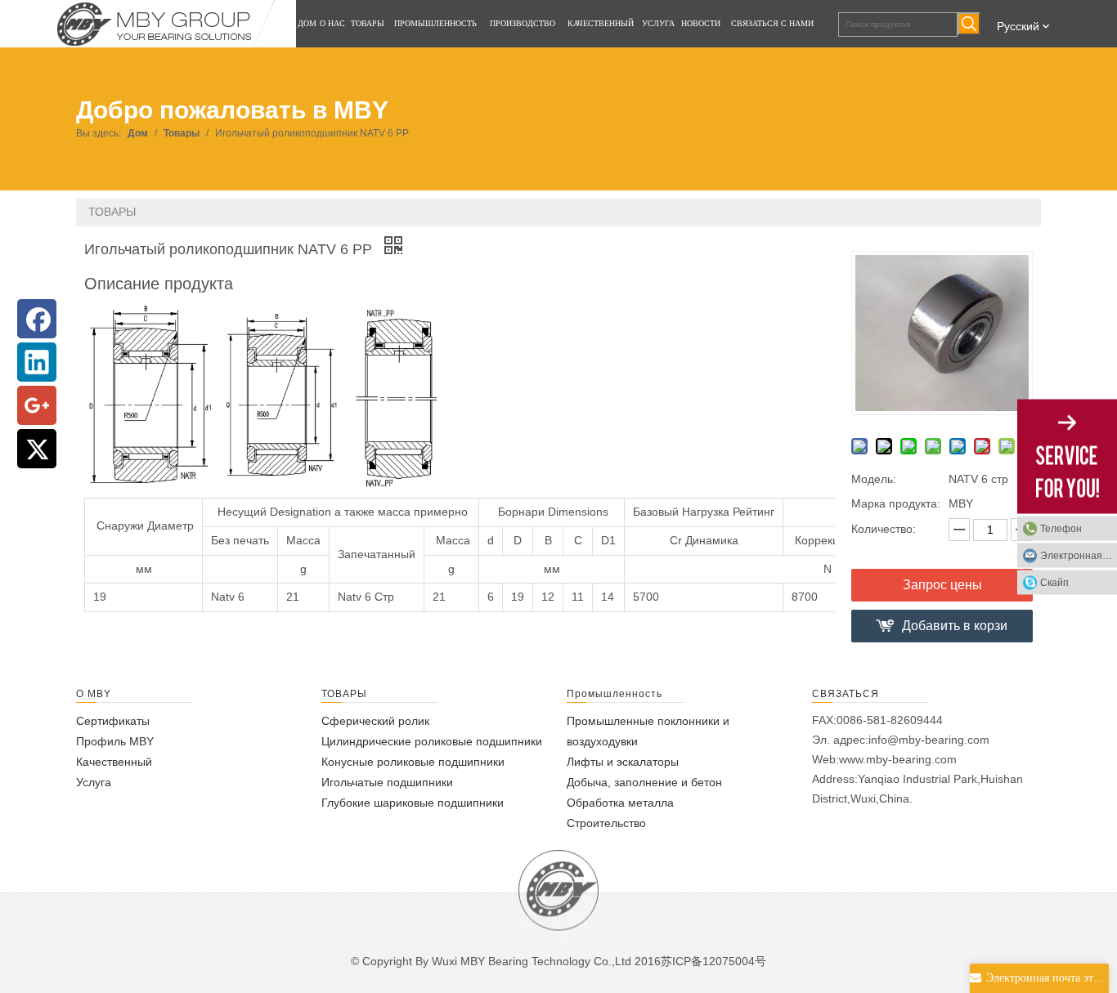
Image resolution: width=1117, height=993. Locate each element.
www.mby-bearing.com (898, 759)
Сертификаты (113, 720)
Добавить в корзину (954, 630)
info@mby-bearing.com (928, 739)
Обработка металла (620, 802)
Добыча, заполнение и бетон (644, 782)
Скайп (1054, 582)
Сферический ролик (375, 720)
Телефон (1061, 528)
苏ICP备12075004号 (713, 961)
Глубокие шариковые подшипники (412, 802)
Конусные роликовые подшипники (413, 761)
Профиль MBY (115, 741)
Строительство (606, 823)
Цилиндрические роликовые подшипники (431, 741)
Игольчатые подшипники (387, 782)
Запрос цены (942, 585)
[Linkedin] (36, 362)
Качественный (114, 761)
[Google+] (36, 405)
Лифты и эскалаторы (623, 761)
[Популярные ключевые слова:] (969, 23)
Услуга (93, 782)
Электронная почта (1078, 555)
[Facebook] (36, 318)
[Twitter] (36, 448)
